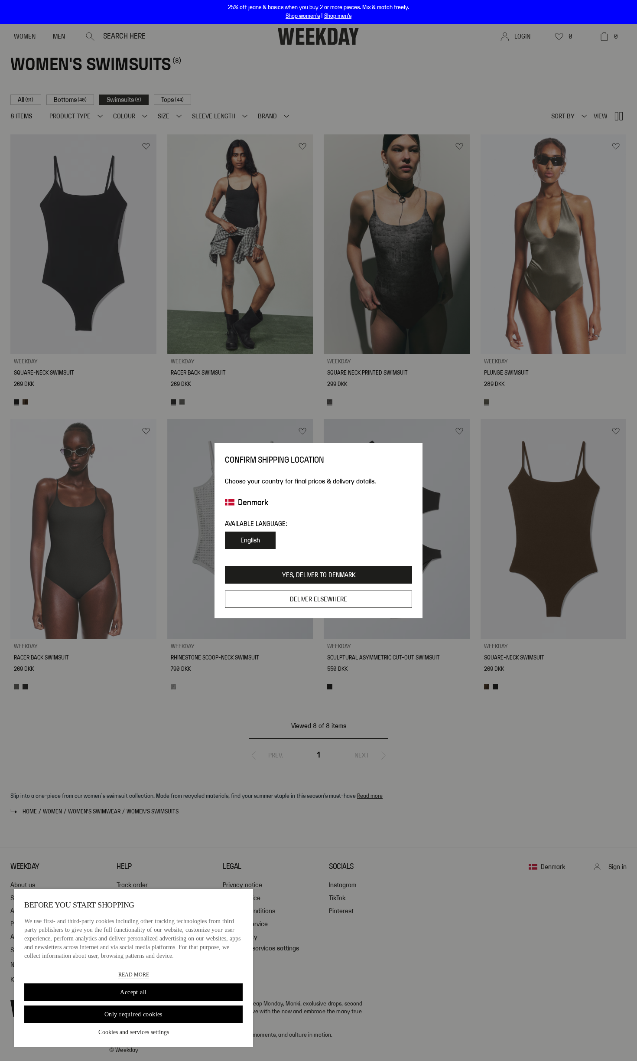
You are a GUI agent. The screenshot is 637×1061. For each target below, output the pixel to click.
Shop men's (337, 16)
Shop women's (303, 16)
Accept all (133, 992)
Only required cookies (133, 1014)
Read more (133, 975)
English (250, 540)
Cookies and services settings (133, 1032)
